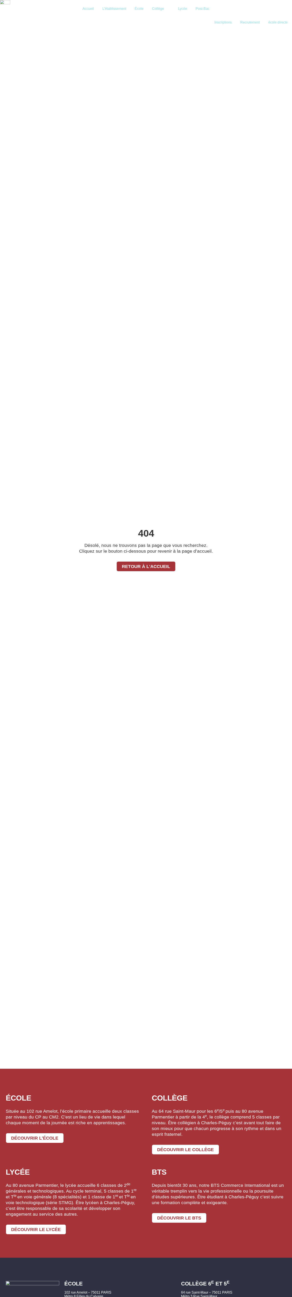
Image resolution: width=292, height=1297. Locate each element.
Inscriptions (223, 22)
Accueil (88, 8)
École (139, 8)
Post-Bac (202, 8)
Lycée (182, 8)
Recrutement (250, 22)
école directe (278, 22)
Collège (158, 8)
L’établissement (114, 8)
